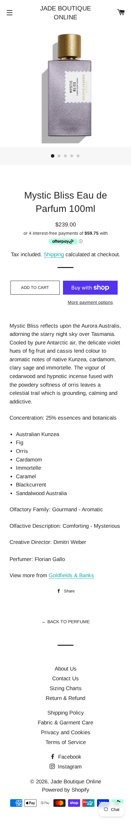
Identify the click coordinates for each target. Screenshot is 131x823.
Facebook (69, 757)
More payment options (90, 302)
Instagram (69, 767)
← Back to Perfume (66, 621)
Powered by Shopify (65, 790)
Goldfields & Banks (71, 575)
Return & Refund (65, 698)
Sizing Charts (66, 688)
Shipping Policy (65, 713)
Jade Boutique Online (65, 13)
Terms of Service (65, 742)
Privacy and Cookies (65, 732)
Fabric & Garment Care (65, 723)
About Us (66, 669)
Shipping (54, 254)
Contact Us (65, 679)
